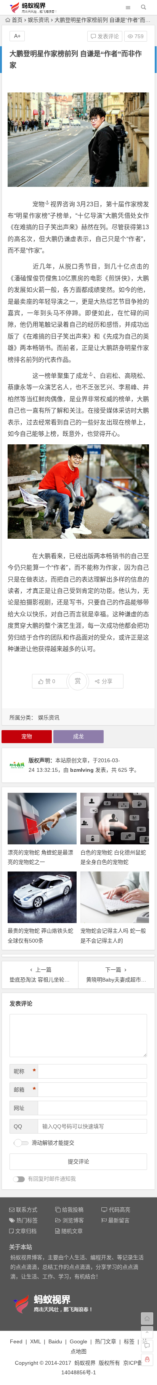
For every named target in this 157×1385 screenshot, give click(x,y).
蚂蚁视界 (85, 1363)
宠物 (38, 204)
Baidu (55, 1341)
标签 (129, 1341)
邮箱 (25, 1089)
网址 (19, 1108)
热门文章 (105, 1341)
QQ (18, 1126)
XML (35, 1341)
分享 (107, 681)
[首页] (147, 1318)
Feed (16, 1341)
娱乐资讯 (38, 20)
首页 (17, 20)
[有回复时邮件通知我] (19, 1179)
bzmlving (82, 770)
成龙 (82, 376)
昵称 (25, 1071)
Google (78, 1341)
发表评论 (107, 36)
